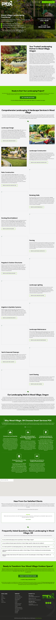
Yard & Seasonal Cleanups (19, 608)
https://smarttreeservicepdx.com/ (48, 582)
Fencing (16, 602)
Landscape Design (17, 595)
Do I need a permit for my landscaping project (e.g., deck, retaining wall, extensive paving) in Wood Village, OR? (26, 546)
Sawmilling (16, 611)
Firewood (16, 612)
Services (32, 5)
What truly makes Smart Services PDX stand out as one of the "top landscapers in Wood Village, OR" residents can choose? (26, 555)
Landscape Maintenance (18, 607)
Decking (16, 600)
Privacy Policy (3, 602)
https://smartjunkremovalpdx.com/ (36, 583)
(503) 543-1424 (44, 27)
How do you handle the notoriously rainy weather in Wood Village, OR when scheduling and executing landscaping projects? (26, 551)
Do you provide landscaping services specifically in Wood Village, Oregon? (18, 539)
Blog (44, 5)
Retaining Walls (17, 599)
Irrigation (16, 606)
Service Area (39, 5)
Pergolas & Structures (18, 603)
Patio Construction (18, 598)
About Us (48, 5)
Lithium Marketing (38, 618)
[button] (28, 539)
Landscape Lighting (18, 604)
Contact (53, 5)
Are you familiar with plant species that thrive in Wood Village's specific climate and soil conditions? (23, 543)
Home (28, 5)
